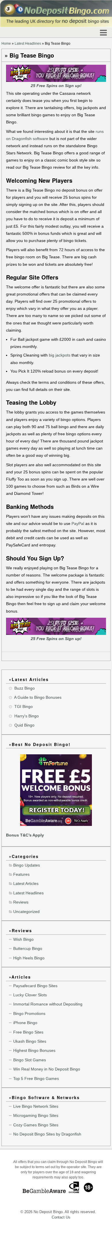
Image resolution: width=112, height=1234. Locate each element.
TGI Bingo (23, 706)
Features (21, 874)
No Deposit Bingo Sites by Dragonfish (47, 1134)
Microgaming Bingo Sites (35, 1115)
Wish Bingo (23, 939)
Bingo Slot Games (29, 1060)
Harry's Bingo (26, 716)
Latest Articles (25, 883)
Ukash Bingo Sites (29, 1041)
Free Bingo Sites (28, 1032)
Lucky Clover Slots (30, 995)
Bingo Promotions (29, 1013)
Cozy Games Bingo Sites (35, 1125)
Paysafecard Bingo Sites (35, 985)
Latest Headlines (28, 44)
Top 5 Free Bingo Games (36, 1078)
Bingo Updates (26, 865)
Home (6, 44)
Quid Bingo (24, 725)
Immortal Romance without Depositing (47, 1004)
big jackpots (59, 355)
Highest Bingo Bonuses (34, 1050)
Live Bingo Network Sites (35, 1106)
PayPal (78, 523)
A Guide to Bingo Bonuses (37, 697)
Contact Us (61, 1217)
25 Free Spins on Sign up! (56, 85)
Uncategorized (26, 911)
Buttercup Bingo (27, 948)
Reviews (20, 902)
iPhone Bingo (25, 1022)
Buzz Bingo (24, 688)
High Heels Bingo (29, 958)
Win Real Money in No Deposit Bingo (46, 1069)
